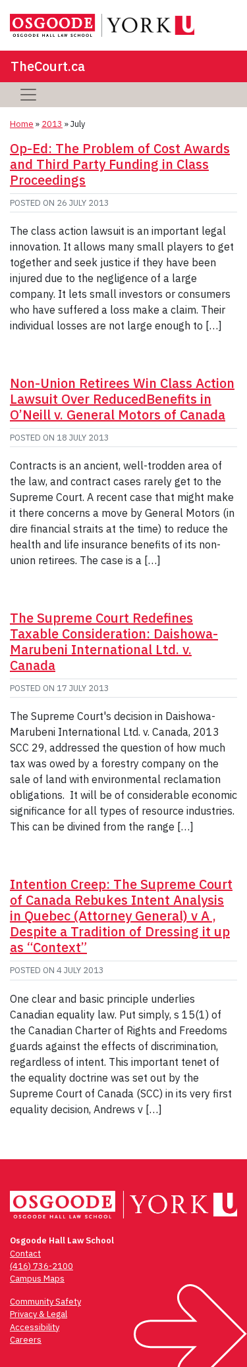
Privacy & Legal (38, 1314)
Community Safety (45, 1301)
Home (22, 124)
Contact (25, 1253)
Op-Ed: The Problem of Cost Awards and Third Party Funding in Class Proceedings (120, 164)
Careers (25, 1339)
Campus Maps (37, 1278)
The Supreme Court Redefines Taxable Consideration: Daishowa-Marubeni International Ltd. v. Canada (114, 641)
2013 (52, 124)
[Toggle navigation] (28, 94)
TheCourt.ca (48, 66)
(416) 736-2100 (41, 1266)
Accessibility (34, 1327)
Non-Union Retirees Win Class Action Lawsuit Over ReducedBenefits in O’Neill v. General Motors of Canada (122, 398)
